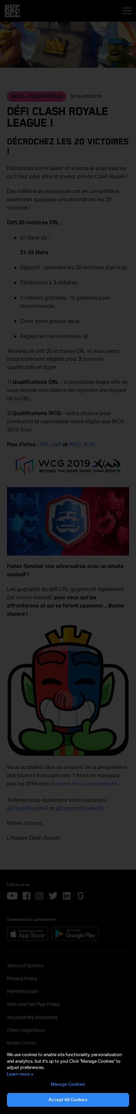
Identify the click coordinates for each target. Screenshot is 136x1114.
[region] (68, 1079)
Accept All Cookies (68, 1099)
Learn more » (20, 1074)
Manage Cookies (68, 1084)
